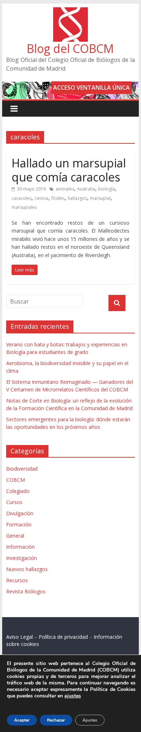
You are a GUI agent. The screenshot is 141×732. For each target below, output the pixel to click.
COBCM (15, 479)
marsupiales (24, 207)
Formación (18, 524)
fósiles (58, 198)
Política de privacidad (63, 636)
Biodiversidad (22, 468)
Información (20, 546)
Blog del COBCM (70, 48)
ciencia (41, 198)
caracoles (21, 198)
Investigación (21, 557)
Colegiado (18, 491)
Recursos (17, 580)
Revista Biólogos (26, 591)
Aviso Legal (19, 636)
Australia (86, 189)
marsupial (100, 198)
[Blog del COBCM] (70, 11)
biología (106, 189)
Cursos (14, 502)
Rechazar (56, 720)
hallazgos (77, 198)
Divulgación (19, 513)
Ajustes (89, 720)
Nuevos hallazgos (27, 569)
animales (65, 189)
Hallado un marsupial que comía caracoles (69, 169)
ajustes (72, 696)
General (15, 535)
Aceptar (22, 720)
